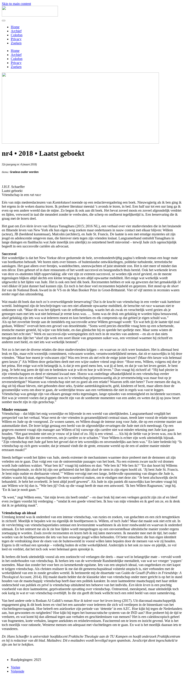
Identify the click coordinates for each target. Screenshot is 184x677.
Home (15, 27)
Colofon (16, 35)
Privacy (16, 39)
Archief (16, 31)
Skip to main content (16, 4)
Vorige (15, 667)
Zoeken (16, 43)
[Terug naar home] (30, 15)
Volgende (17, 671)
